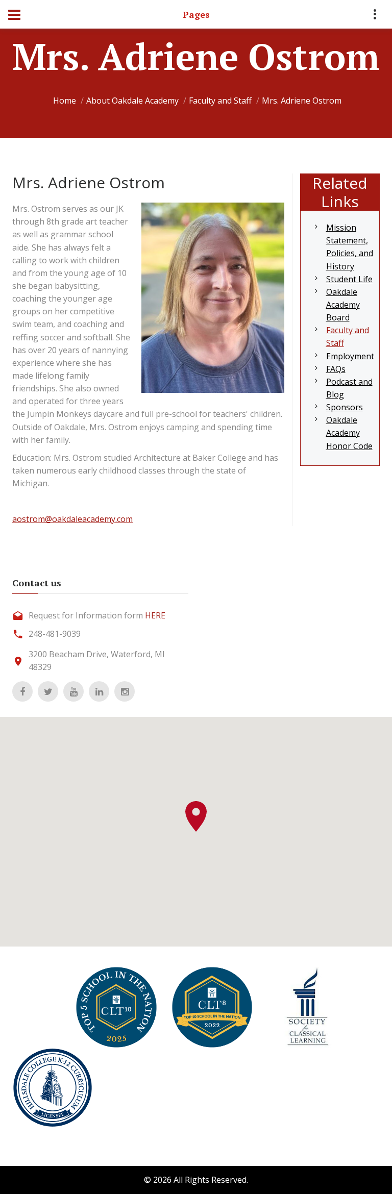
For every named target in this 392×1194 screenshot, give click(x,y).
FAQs (336, 369)
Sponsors (344, 407)
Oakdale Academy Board (343, 304)
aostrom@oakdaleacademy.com (72, 519)
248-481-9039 (55, 633)
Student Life (349, 279)
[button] (196, 816)
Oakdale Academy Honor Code (349, 432)
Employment (350, 356)
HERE (155, 615)
